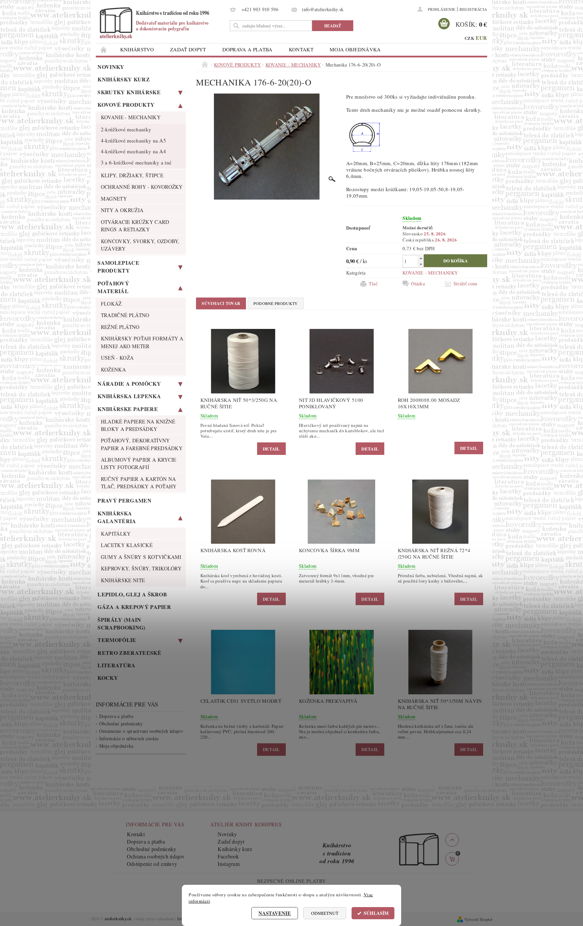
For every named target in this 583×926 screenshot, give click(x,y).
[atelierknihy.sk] (161, 23)
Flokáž (111, 303)
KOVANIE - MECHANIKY (131, 117)
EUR (481, 38)
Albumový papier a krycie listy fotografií (138, 463)
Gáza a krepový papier (134, 607)
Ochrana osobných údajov (156, 856)
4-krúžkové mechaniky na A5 (133, 140)
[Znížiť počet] (421, 264)
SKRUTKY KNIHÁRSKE (129, 92)
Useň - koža (117, 357)
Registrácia (474, 9)
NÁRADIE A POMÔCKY (129, 383)
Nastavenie (274, 913)
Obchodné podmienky (121, 723)
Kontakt (301, 49)
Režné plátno (120, 327)
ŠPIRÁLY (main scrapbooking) (121, 623)
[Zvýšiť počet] (421, 258)
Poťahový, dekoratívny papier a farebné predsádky (142, 444)
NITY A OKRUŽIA (122, 210)
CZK (469, 38)
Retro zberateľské (129, 653)
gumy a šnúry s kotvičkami (141, 557)
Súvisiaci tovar (221, 303)
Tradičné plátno (125, 315)
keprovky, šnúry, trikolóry (141, 568)
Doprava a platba (247, 49)
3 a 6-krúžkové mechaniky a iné (136, 162)
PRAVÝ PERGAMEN (124, 500)
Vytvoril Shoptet (478, 919)
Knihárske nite (123, 580)
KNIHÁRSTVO (137, 49)
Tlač (373, 284)
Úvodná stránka (104, 49)
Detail (271, 448)
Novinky (111, 67)
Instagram (229, 863)
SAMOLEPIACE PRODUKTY (118, 266)
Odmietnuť (324, 913)
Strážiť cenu (465, 284)
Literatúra (116, 665)
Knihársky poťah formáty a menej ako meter (142, 342)
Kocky (108, 677)
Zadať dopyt (188, 49)
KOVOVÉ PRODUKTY (126, 104)
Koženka (113, 369)
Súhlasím (376, 913)
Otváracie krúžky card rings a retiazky (135, 225)
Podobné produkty (275, 303)
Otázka (418, 284)
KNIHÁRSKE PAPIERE (128, 409)
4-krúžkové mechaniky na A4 (133, 151)
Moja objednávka (355, 49)
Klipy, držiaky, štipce (132, 175)
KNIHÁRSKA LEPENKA (129, 396)
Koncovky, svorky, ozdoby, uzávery (140, 245)
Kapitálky (116, 533)
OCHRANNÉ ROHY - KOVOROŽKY (142, 186)
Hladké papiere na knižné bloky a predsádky (138, 425)
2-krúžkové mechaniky (126, 129)
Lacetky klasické (126, 545)
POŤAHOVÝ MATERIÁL (113, 287)
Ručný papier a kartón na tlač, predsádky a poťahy (139, 482)
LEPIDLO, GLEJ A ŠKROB (132, 594)
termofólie (117, 640)
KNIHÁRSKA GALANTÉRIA (117, 517)
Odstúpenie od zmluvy (152, 863)
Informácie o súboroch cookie (129, 738)
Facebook (228, 856)
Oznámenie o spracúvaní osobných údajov (141, 731)
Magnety (114, 198)
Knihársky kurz (123, 79)
